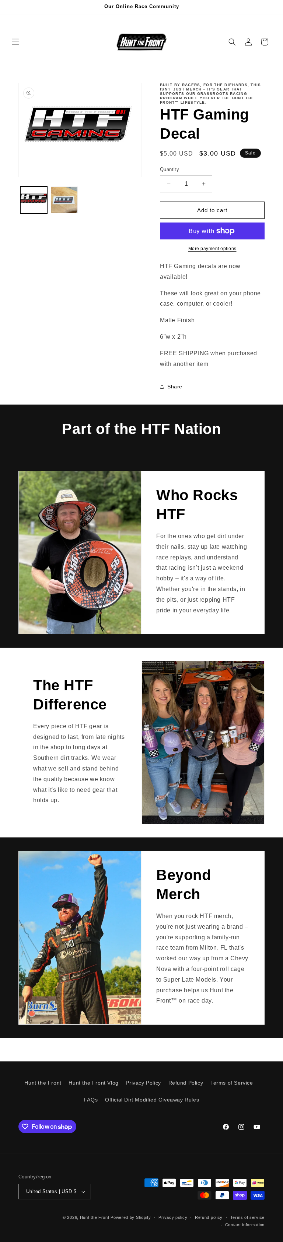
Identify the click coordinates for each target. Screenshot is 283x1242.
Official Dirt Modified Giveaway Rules (152, 1100)
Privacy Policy (143, 1083)
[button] (15, 42)
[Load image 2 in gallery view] (64, 199)
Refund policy (209, 1217)
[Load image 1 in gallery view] (33, 199)
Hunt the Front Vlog (93, 1083)
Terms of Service (231, 1083)
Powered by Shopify (131, 1217)
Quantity (169, 169)
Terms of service (247, 1217)
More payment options (212, 248)
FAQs (91, 1100)
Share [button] (174, 386)
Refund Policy (185, 1083)
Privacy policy (172, 1217)
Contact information (245, 1225)
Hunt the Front (42, 1083)
